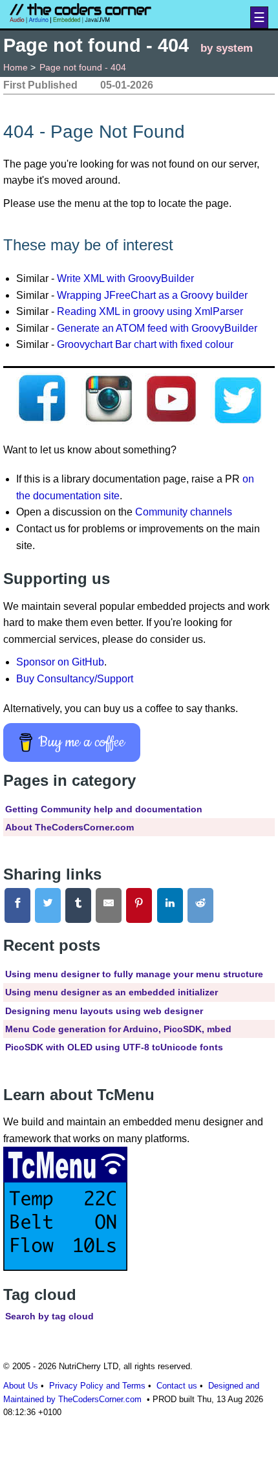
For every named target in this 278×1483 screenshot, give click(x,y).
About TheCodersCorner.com (69, 827)
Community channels (183, 511)
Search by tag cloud (49, 1316)
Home (15, 67)
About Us (20, 1386)
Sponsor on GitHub (60, 661)
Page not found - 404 (82, 67)
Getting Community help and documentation (103, 809)
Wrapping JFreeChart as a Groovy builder (152, 295)
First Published (40, 85)
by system (226, 47)
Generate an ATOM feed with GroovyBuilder (157, 328)
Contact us (176, 1386)
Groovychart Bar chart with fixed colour (145, 344)
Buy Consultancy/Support (74, 678)
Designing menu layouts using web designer (104, 1011)
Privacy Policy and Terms (97, 1386)
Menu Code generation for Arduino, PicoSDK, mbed (118, 1029)
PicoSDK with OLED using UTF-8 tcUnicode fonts (114, 1047)
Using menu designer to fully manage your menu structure (134, 974)
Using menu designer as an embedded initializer (111, 992)
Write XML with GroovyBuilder (125, 278)
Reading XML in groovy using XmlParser (150, 311)
